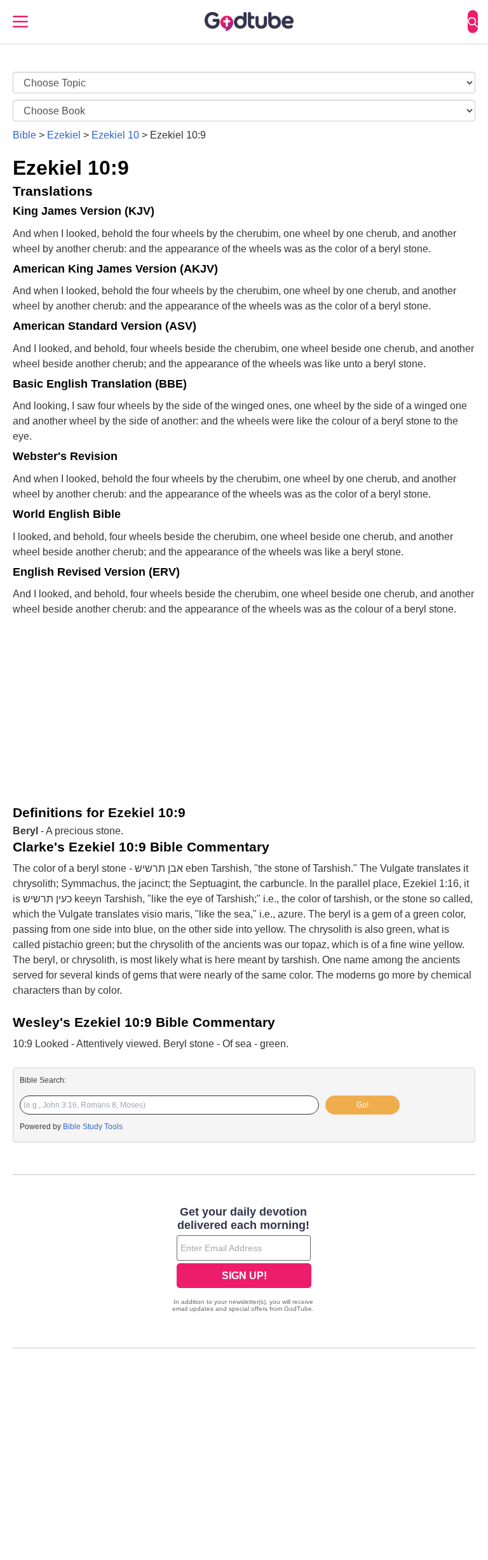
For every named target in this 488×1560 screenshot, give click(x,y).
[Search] (473, 21)
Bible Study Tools (93, 1126)
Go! (362, 1105)
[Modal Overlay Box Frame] (244, 1260)
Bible (24, 135)
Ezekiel (64, 135)
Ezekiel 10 (115, 135)
